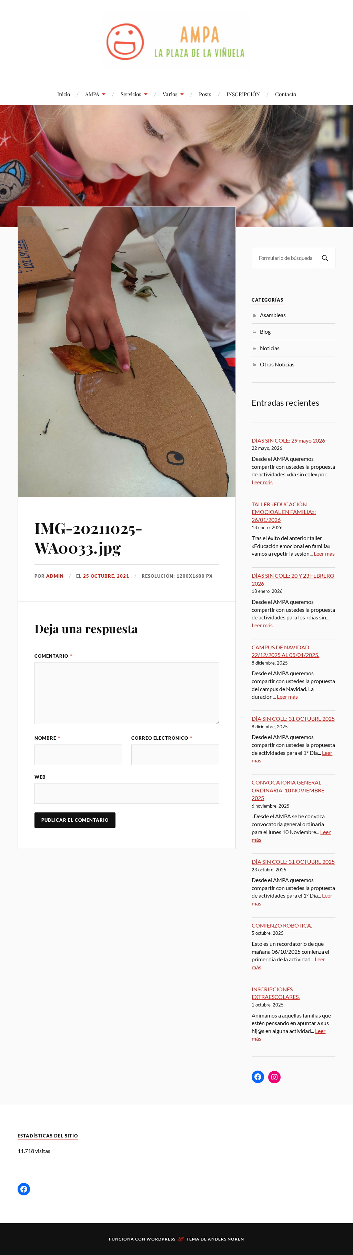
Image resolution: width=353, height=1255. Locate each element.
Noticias (270, 348)
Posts (205, 94)
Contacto (285, 94)
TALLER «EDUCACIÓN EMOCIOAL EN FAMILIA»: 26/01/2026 (284, 512)
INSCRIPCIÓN (243, 94)
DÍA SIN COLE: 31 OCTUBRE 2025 (293, 718)
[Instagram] (274, 1077)
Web (40, 777)
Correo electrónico (161, 738)
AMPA (92, 94)
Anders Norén (226, 1239)
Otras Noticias (277, 364)
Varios (170, 94)
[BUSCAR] (325, 258)
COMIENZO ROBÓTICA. (282, 925)
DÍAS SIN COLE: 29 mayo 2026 (288, 440)
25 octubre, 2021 (106, 576)
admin (55, 576)
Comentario (53, 656)
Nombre (47, 738)
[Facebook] (258, 1077)
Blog (265, 331)
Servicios (131, 94)
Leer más (262, 482)
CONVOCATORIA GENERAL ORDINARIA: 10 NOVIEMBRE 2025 (288, 790)
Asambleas (273, 315)
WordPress (161, 1239)
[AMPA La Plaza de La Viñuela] (176, 40)
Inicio (63, 94)
